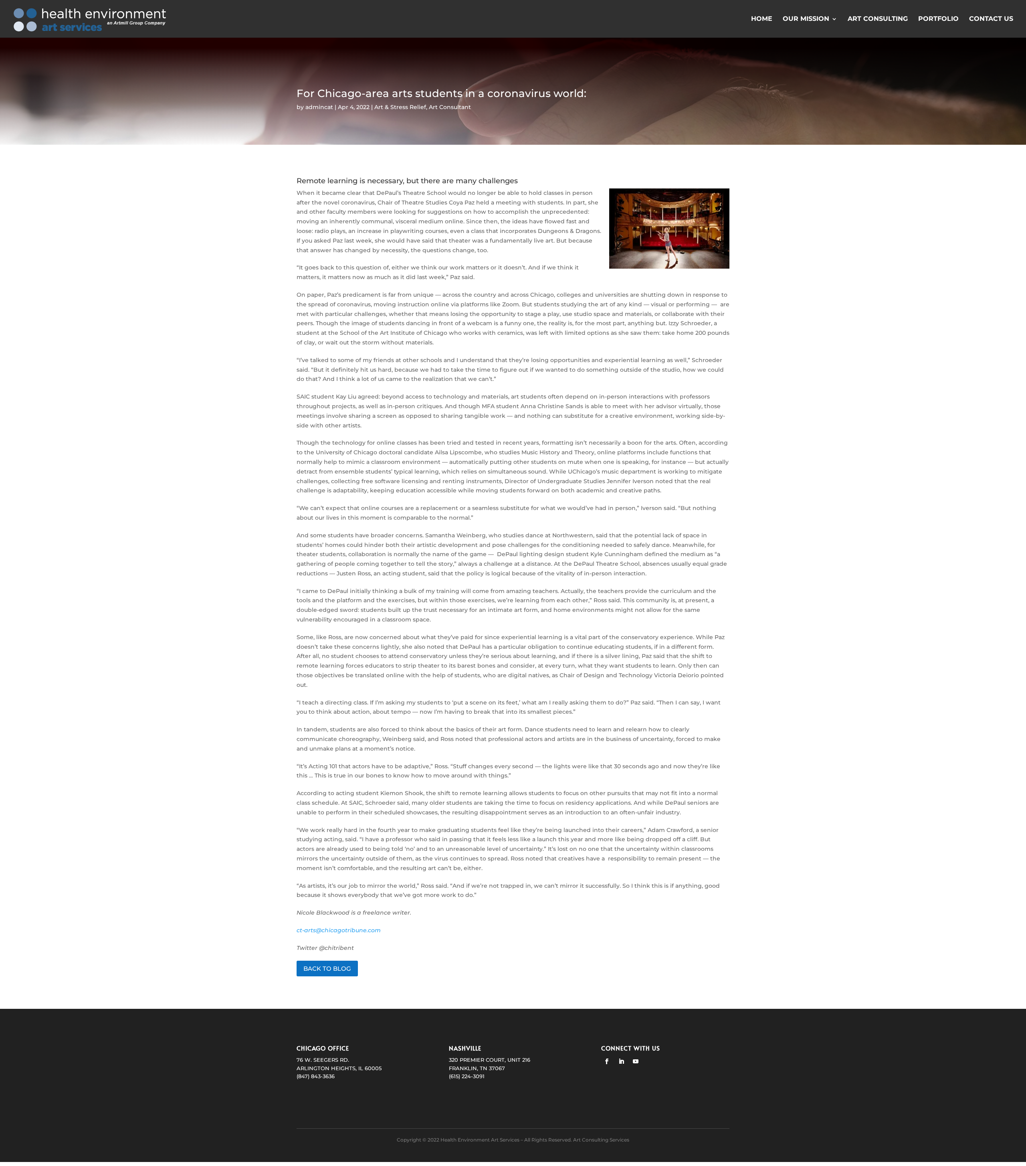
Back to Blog (327, 968)
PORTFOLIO (938, 19)
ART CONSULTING (878, 19)
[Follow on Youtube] (635, 1061)
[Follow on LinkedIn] (621, 1061)
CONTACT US (991, 19)
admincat (319, 107)
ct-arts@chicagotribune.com (339, 930)
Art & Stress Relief (400, 107)
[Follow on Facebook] (606, 1061)
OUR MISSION (806, 19)
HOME (761, 19)
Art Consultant (450, 107)
